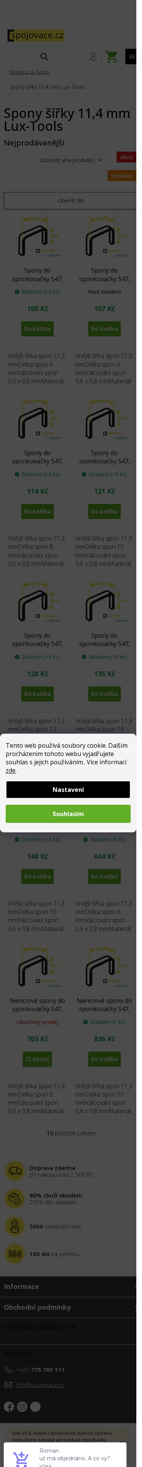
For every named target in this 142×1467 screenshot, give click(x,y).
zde (11, 770)
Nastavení (68, 789)
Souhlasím (68, 814)
